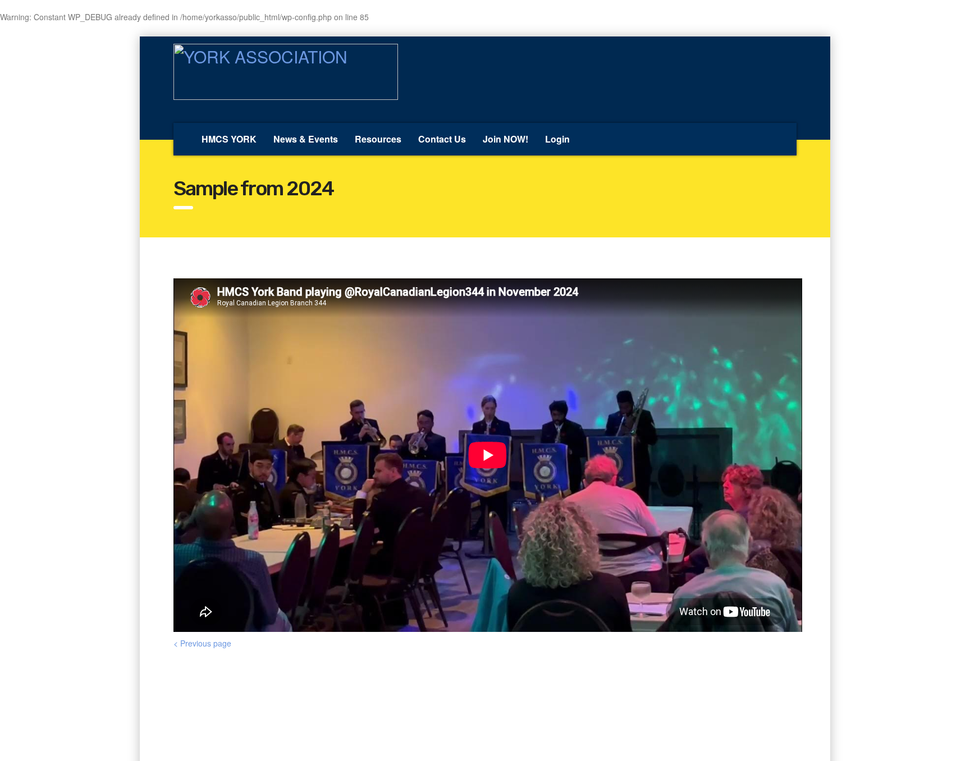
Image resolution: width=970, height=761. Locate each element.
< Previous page (202, 643)
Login (557, 138)
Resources (378, 138)
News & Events (305, 138)
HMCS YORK (229, 138)
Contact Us (442, 138)
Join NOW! (505, 138)
